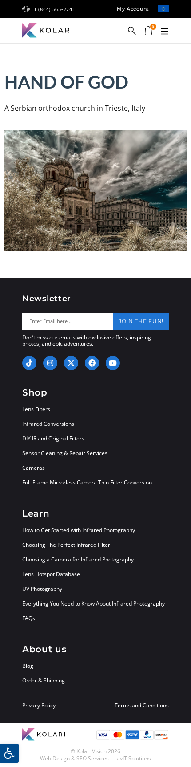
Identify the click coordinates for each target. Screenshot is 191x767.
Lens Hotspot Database (51, 574)
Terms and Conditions (142, 705)
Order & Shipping (43, 680)
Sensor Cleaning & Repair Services (64, 453)
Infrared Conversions (48, 424)
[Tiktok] (29, 363)
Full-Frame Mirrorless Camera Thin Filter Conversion (87, 482)
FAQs (28, 618)
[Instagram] (50, 363)
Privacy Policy (39, 705)
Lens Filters (36, 409)
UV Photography (42, 589)
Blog (27, 666)
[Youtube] (113, 363)
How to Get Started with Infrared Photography (78, 530)
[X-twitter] (71, 363)
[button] (164, 32)
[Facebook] (92, 363)
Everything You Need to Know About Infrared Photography (93, 603)
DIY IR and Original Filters (53, 438)
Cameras (33, 468)
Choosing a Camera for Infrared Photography (78, 559)
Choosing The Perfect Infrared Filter (66, 545)
